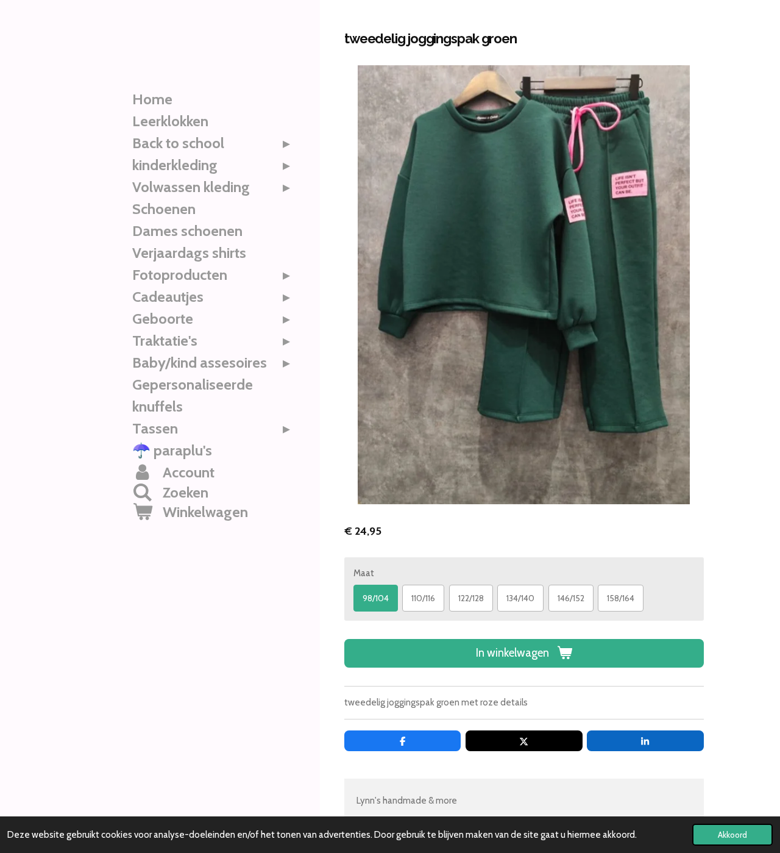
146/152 (571, 598)
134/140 (520, 598)
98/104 (376, 598)
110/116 (423, 598)
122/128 (471, 598)
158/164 (620, 598)
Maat (363, 573)
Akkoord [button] (732, 835)
